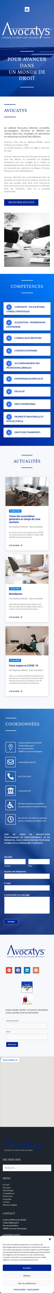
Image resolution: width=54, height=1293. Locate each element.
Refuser (27, 1275)
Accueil (6, 1184)
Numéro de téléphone (15, 871)
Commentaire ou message (17, 894)
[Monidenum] (27, 569)
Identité (8, 856)
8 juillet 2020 (15, 511)
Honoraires (8, 1196)
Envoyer (11, 922)
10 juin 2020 (15, 589)
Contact (6, 1202)
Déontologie (8, 1190)
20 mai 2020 (15, 660)
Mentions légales (20, 1289)
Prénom (7, 866)
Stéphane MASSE (20, 527)
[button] (49, 1239)
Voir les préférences (27, 1283)
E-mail (8, 883)
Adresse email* (12, 1020)
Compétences (9, 1193)
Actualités (38, 527)
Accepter (27, 1268)
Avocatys (7, 1187)
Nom (30, 866)
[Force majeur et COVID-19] (27, 640)
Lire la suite (14, 545)
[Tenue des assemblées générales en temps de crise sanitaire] (27, 491)
